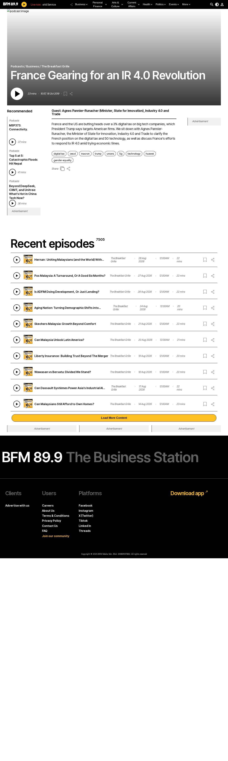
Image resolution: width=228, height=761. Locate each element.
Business (80, 4)
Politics (160, 4)
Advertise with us (17, 505)
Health (146, 4)
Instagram (86, 510)
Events (173, 4)
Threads (85, 531)
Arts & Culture (115, 4)
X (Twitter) (86, 515)
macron (85, 153)
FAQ (44, 531)
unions (110, 153)
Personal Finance (98, 4)
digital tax (59, 153)
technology (134, 153)
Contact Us (50, 526)
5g (120, 153)
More (185, 4)
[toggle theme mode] (217, 4)
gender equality (62, 160)
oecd (73, 153)
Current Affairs (132, 4)
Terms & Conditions (55, 515)
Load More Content (114, 417)
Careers (48, 505)
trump (98, 153)
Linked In (85, 526)
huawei (150, 153)
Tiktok (83, 520)
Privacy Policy (51, 520)
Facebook (85, 505)
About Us (48, 510)
